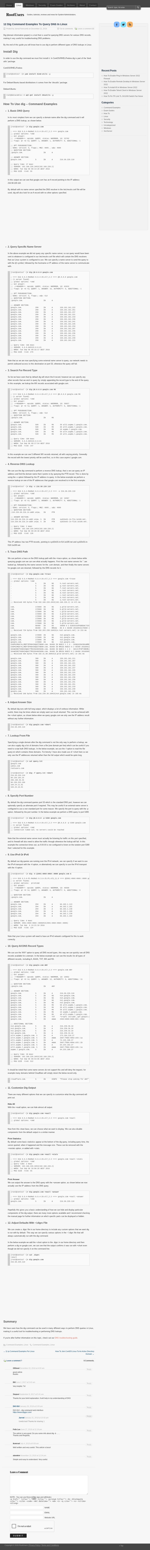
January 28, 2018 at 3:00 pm (31, 1406)
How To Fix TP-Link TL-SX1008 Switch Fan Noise (123, 96)
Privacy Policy (34, 1545)
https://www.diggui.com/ (22, 1412)
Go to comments (66, 29)
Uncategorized (109, 125)
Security (42, 5)
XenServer (108, 131)
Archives (71, 5)
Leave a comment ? (14, 1361)
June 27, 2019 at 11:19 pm (31, 1429)
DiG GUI (16, 1406)
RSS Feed (130, 24)
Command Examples (14, 1345)
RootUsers (15, 14)
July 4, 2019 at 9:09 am (29, 1443)
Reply (89, 1369)
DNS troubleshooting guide (66, 1338)
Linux (18, 5)
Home (9, 5)
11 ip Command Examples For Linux (18, 1351)
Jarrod (21, 1418)
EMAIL (47, 1513)
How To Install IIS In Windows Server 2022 (120, 87)
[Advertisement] (49, 218)
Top (121, 1546)
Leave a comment (84, 29)
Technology (108, 122)
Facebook (117, 24)
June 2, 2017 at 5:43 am (25, 1382)
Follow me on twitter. (123, 24)
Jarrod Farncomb (21, 29)
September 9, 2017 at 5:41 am (32, 1394)
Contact (92, 5)
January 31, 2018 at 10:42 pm (36, 1418)
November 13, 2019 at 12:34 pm (33, 1455)
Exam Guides (56, 5)
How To (107, 113)
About (82, 5)
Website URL (50, 1518)
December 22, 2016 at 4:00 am (32, 1368)
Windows (30, 5)
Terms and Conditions (50, 1545)
